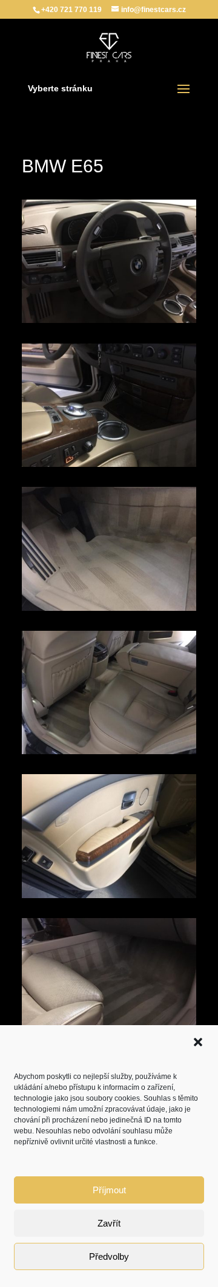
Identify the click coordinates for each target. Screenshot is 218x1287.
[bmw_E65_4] (109, 898)
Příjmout (109, 1190)
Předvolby (109, 1256)
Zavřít (109, 1223)
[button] (198, 1042)
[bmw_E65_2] (109, 611)
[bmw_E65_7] (109, 467)
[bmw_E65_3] (109, 754)
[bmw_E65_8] (109, 323)
